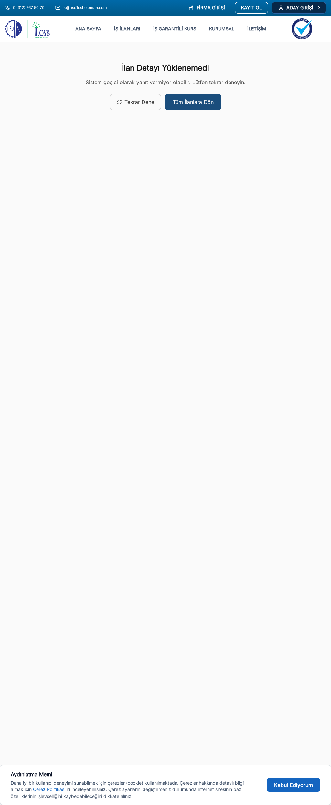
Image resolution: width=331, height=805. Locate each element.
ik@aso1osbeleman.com (85, 7)
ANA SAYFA (88, 28)
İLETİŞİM (256, 28)
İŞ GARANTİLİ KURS (174, 28)
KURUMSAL (221, 28)
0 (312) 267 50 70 (29, 7)
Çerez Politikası (49, 789)
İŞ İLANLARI (127, 28)
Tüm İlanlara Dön (193, 102)
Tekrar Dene (139, 102)
